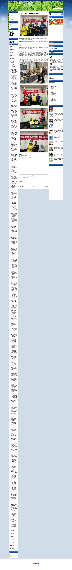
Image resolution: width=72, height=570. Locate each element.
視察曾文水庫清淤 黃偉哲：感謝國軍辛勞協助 (14, 75)
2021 (11, 58)
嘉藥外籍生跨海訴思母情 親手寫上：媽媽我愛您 (14, 452)
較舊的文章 (46, 186)
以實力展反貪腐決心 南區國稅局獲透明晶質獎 (14, 379)
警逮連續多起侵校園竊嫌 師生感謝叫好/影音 (14, 390)
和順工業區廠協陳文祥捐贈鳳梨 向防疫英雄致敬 (14, 339)
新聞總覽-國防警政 (25, 177)
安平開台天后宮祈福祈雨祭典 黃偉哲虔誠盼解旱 (14, 350)
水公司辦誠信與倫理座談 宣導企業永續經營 (14, 375)
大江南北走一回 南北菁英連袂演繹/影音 (14, 368)
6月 (11, 533)
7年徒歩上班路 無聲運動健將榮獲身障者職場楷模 (14, 331)
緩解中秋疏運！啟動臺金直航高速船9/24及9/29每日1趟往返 (58, 126)
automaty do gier (10, 0)
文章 (11, 24)
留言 (11, 26)
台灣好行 (11, 18)
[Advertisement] (57, 33)
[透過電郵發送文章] (28, 175)
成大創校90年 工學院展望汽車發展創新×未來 (14, 173)
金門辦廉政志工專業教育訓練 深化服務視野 (14, 518)
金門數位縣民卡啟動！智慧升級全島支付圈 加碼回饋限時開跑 (58, 114)
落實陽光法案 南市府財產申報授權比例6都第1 (14, 242)
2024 (11, 547)
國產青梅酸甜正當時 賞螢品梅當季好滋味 (14, 446)
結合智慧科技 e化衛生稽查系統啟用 (14, 492)
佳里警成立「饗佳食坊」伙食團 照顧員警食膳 (14, 472)
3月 (11, 62)
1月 (11, 59)
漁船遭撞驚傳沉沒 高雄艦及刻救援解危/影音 (14, 443)
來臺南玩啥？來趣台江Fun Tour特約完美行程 (14, 142)
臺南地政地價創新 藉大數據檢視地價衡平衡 (14, 246)
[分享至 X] (32, 175)
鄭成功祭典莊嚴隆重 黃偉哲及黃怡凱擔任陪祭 (14, 357)
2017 (11, 52)
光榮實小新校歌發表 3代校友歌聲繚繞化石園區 (13, 525)
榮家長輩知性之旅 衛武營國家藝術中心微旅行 (14, 273)
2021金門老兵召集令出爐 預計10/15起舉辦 (14, 514)
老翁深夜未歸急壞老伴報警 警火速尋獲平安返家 (14, 126)
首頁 (10, 8)
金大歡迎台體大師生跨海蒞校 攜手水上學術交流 (14, 480)
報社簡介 (13, 8)
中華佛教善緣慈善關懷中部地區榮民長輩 (14, 419)
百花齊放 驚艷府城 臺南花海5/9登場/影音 (14, 235)
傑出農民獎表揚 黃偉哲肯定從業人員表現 (14, 353)
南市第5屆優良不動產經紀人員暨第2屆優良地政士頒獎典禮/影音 (58, 154)
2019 (11, 55)
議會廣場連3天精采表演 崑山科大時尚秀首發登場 (14, 521)
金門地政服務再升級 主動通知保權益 (14, 316)
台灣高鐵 (11, 15)
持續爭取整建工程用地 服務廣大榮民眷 (14, 277)
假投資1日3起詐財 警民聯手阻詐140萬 (14, 190)
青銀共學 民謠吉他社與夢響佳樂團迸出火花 (14, 88)
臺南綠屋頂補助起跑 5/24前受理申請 (14, 227)
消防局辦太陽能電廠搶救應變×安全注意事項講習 (14, 346)
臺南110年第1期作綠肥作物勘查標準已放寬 (14, 361)
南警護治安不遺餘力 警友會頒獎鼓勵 (14, 238)
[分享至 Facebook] (33, 175)
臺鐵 (10, 16)
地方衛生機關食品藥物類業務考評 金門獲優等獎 (14, 206)
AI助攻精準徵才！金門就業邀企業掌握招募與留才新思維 (58, 148)
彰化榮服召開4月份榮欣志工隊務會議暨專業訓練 (14, 284)
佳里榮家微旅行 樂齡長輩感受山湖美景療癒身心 (14, 293)
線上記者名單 (24, 8)
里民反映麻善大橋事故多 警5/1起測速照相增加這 (14, 488)
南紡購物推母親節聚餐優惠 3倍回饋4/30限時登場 (14, 130)
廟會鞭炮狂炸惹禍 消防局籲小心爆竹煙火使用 (14, 342)
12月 (12, 542)
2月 (11, 61)
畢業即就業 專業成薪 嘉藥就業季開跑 (14, 231)
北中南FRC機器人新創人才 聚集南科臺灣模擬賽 (14, 100)
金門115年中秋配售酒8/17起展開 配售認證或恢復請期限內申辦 (58, 131)
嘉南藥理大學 (12, 19)
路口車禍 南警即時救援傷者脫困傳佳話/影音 (14, 224)
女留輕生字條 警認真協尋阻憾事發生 (14, 411)
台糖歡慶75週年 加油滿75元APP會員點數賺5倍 (14, 335)
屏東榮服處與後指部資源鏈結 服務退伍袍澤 (14, 270)
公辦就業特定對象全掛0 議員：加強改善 (13, 91)
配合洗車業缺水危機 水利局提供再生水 (14, 256)
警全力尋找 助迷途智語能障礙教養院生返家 (14, 502)
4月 (11, 64)
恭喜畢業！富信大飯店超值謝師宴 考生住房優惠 (14, 138)
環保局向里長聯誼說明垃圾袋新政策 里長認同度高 (14, 364)
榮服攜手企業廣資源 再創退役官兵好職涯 (14, 281)
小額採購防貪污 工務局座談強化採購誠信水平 (14, 529)
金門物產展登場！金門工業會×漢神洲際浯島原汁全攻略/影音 (58, 142)
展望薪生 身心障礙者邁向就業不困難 (14, 199)
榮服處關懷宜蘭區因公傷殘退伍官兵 (14, 423)
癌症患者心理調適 (13, 183)
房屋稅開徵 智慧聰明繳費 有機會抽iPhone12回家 (14, 155)
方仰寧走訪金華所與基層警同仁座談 (14, 439)
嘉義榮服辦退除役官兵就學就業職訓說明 (14, 508)
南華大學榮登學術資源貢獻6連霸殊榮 (14, 181)
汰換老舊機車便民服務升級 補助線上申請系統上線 (14, 372)
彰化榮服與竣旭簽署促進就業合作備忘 (14, 193)
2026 (11, 550)
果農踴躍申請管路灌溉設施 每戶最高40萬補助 (14, 460)
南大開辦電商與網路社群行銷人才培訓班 (14, 170)
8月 (11, 536)
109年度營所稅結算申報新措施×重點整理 (14, 115)
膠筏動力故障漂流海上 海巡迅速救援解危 (14, 383)
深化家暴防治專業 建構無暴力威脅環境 (14, 430)
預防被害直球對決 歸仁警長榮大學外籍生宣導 (14, 253)
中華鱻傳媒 (25, 3)
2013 (11, 46)
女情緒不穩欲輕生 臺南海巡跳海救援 (14, 324)
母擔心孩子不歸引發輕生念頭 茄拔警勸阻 (14, 149)
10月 (12, 539)
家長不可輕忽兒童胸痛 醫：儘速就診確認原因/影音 (14, 177)
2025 (11, 548)
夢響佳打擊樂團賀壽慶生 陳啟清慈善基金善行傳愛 (14, 426)
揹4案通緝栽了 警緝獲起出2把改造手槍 (14, 66)
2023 (11, 545)
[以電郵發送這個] (29, 175)
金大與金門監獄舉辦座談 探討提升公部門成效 (14, 476)
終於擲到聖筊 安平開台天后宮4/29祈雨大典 (14, 145)
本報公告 (18, 8)
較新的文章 (21, 186)
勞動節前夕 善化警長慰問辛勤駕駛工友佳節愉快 (14, 386)
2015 (11, 49)
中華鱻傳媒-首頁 (13, 13)
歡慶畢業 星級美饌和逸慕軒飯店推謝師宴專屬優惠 (14, 249)
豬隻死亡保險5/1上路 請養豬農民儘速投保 (14, 464)
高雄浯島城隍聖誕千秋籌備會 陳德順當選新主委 (14, 111)
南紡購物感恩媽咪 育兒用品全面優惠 (14, 498)
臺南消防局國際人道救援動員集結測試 (14, 456)
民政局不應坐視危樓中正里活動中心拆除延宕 (14, 164)
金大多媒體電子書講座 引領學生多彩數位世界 (14, 186)
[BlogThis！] (30, 175)
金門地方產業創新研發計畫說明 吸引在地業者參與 (14, 328)
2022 (11, 544)
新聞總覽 (51, 82)
